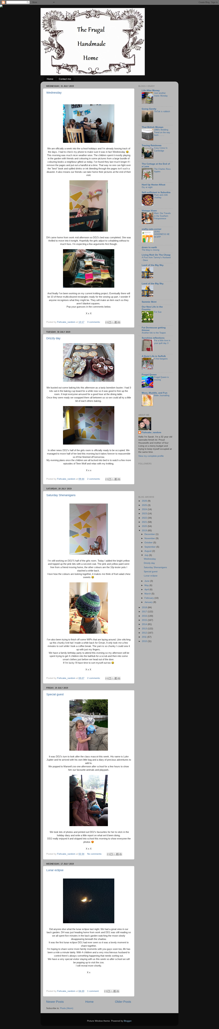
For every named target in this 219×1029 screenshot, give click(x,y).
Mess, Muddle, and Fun (154, 393)
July (146, 555)
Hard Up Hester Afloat (153, 184)
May (146, 585)
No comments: (95, 854)
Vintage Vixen (149, 210)
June (147, 581)
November (150, 538)
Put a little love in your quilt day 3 (162, 341)
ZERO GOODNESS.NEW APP (162, 234)
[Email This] (106, 322)
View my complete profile (151, 456)
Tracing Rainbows (151, 145)
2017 (145, 611)
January (148, 602)
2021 (145, 522)
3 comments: (94, 322)
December (150, 534)
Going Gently (149, 109)
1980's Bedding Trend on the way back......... (162, 132)
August (148, 551)
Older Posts (123, 1001)
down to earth (149, 247)
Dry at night (147, 187)
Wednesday (54, 92)
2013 (145, 628)
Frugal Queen (149, 374)
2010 (145, 641)
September (150, 547)
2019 (145, 530)
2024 (145, 509)
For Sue (157, 312)
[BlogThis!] (109, 322)
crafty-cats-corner (151, 229)
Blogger (127, 1021)
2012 (145, 633)
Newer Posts (55, 1001)
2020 (145, 526)
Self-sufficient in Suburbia (156, 192)
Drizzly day (53, 338)
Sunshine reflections (153, 338)
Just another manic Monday (161, 94)
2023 (145, 513)
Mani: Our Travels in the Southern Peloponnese (162, 216)
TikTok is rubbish (162, 111)
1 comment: (93, 991)
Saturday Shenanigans (61, 495)
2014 (145, 624)
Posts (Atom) (66, 1008)
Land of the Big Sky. (153, 265)
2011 (144, 637)
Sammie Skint (149, 302)
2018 (145, 607)
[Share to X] (112, 322)
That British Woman (152, 127)
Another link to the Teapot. (154, 333)
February (149, 598)
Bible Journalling (161, 395)
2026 (145, 501)
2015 (145, 620)
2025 (145, 505)
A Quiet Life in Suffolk (154, 356)
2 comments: (94, 479)
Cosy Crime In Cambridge (160, 149)
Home (50, 79)
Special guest (55, 694)
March (148, 593)
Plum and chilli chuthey (161, 196)
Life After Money (151, 90)
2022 (145, 518)
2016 (145, 616)
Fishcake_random (151, 432)
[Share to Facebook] (116, 322)
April (147, 589)
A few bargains (161, 359)
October (148, 542)
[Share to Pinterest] (119, 322)
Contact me (65, 79)
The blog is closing (150, 250)
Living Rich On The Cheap (156, 255)
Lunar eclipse (54, 870)
